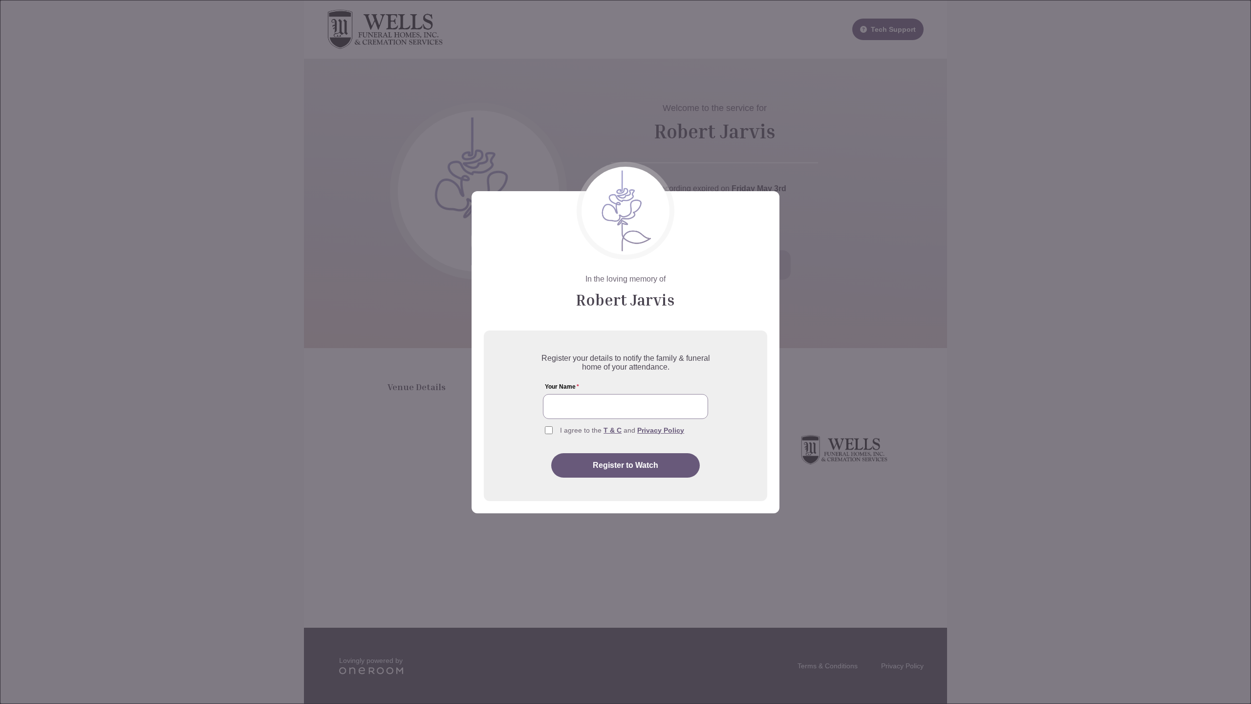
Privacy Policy (660, 430)
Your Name (562, 386)
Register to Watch (625, 465)
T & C (613, 430)
